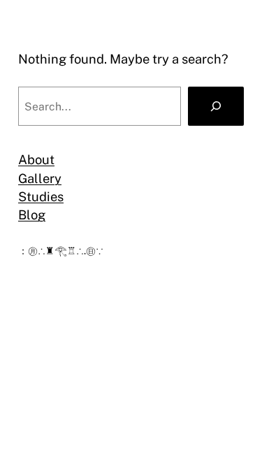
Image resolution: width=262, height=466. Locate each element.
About (36, 159)
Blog (31, 214)
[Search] (216, 106)
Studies (41, 196)
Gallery (39, 178)
